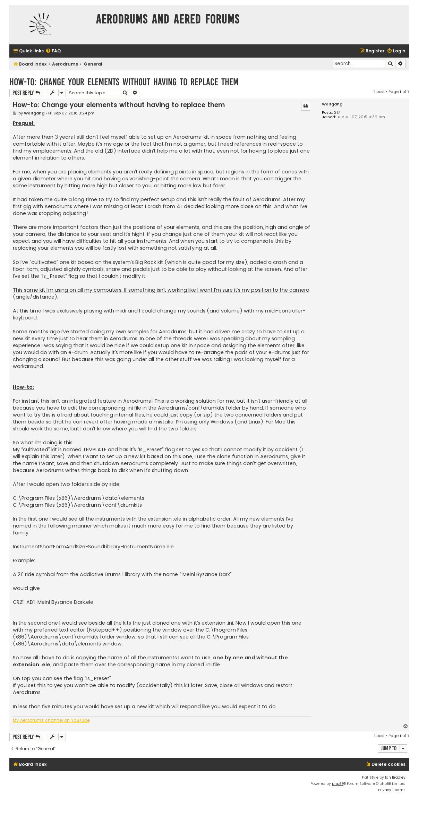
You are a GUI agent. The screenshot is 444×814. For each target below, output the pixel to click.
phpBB (337, 783)
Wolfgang (332, 104)
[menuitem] (53, 51)
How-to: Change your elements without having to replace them (124, 82)
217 (337, 112)
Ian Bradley (395, 777)
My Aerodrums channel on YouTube (51, 720)
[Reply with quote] (305, 106)
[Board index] (51, 25)
